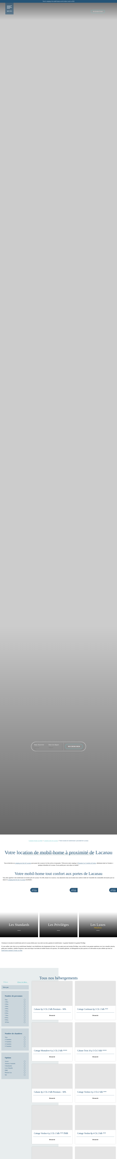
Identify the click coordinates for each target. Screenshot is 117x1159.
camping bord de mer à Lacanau (16, 879)
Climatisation (8, 1066)
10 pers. (7, 1022)
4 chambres (8, 1044)
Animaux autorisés (10, 1063)
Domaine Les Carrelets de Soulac (87, 863)
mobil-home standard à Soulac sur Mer (11, 950)
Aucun (6, 1061)
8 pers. (6, 1017)
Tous (6, 999)
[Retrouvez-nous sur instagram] (111, 11)
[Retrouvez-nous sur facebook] (107, 11)
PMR (6, 1070)
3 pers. (6, 1006)
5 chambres (8, 1046)
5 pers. (6, 1011)
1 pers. (6, 1002)
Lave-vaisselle (9, 1068)
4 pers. (6, 1008)
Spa (6, 1075)
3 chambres (8, 1041)
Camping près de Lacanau (51, 840)
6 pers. (6, 1013)
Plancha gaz (8, 1072)
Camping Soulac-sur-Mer (35, 840)
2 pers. (6, 1004)
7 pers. (6, 1015)
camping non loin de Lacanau (23, 863)
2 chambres (8, 1039)
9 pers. (6, 1020)
